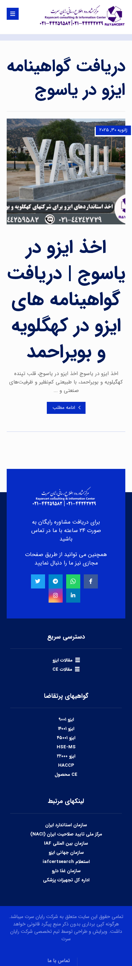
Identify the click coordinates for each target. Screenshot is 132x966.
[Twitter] (38, 581)
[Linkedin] (73, 595)
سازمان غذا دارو (66, 871)
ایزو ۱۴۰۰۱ (66, 728)
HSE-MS (66, 747)
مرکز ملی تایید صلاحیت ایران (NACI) (66, 834)
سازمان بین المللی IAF (66, 843)
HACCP (66, 765)
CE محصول (66, 774)
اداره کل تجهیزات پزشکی (66, 880)
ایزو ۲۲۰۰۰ (66, 756)
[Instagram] (56, 595)
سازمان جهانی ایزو (66, 852)
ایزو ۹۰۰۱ (66, 719)
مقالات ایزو (62, 660)
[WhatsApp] (73, 581)
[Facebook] (91, 581)
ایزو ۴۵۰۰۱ (66, 738)
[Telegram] (56, 581)
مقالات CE (62, 669)
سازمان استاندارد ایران (66, 825)
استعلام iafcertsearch (66, 861)
